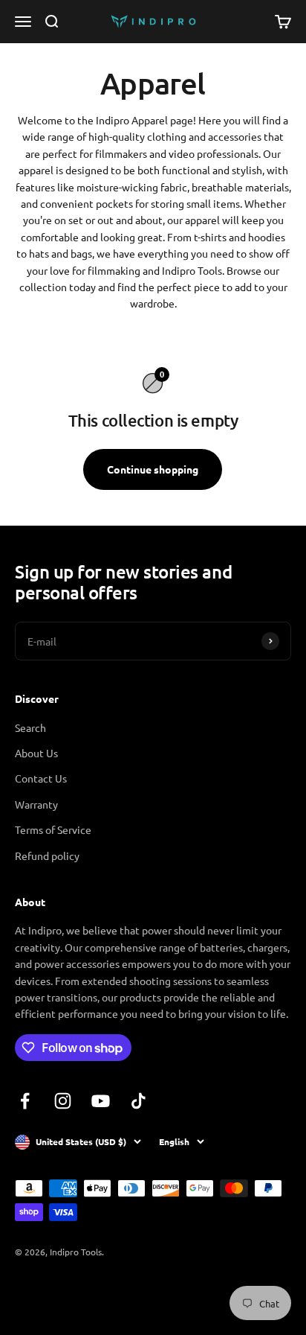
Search (30, 727)
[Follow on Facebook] (25, 1101)
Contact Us (41, 778)
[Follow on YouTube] (101, 1101)
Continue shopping (152, 469)
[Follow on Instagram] (63, 1101)
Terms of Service (53, 829)
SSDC (69, 1291)
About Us (36, 752)
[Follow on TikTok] (138, 1101)
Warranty (36, 804)
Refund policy (47, 855)
